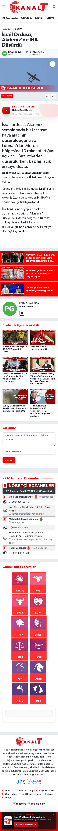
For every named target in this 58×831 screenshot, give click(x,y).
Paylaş (9, 96)
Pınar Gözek (26, 306)
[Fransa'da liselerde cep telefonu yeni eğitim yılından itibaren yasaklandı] (15, 364)
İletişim (48, 794)
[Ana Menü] (3, 7)
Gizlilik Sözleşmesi (31, 794)
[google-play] (37, 804)
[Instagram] (29, 781)
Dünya (18, 29)
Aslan (20, 634)
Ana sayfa (11, 18)
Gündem (26, 18)
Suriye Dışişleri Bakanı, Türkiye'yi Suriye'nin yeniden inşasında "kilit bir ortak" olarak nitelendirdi (42, 379)
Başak (38, 634)
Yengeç (20, 590)
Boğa (20, 612)
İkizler (38, 612)
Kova (20, 701)
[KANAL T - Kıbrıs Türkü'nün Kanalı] (29, 7)
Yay (20, 679)
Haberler (6, 29)
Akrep (38, 657)
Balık (38, 701)
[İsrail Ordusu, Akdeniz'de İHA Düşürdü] (29, 75)
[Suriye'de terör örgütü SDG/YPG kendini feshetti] (15, 337)
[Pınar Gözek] (10, 308)
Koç (38, 590)
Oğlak (38, 679)
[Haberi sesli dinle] (6, 110)
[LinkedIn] (34, 781)
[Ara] (54, 7)
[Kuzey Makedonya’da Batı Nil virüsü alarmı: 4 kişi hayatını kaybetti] (15, 396)
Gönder (9, 460)
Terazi (19, 657)
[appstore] (20, 804)
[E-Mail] (21, 313)
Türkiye (49, 18)
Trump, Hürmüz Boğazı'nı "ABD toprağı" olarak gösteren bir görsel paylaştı (40, 411)
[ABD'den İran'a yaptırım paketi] (43, 337)
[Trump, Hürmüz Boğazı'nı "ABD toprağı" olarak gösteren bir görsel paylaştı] (43, 396)
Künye (8, 797)
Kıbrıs (38, 18)
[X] (23, 781)
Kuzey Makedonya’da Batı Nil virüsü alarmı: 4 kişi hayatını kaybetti (14, 408)
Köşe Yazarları (46, 790)
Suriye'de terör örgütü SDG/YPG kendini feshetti (15, 349)
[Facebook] (18, 781)
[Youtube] (39, 781)
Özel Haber (11, 794)
